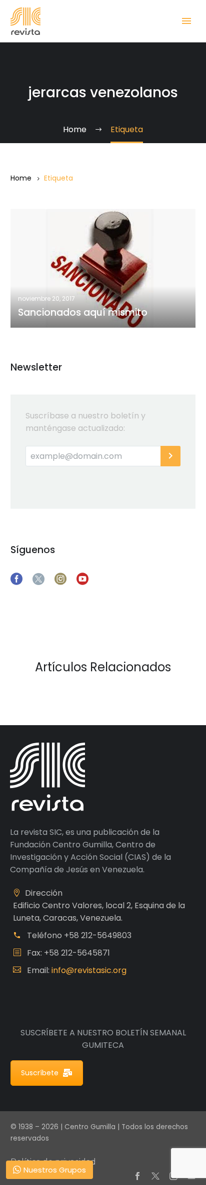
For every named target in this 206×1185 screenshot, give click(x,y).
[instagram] (60, 579)
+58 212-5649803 (98, 935)
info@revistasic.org (89, 970)
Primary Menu (187, 20)
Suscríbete (39, 1073)
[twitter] (38, 579)
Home (21, 178)
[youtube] (82, 579)
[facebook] (16, 579)
